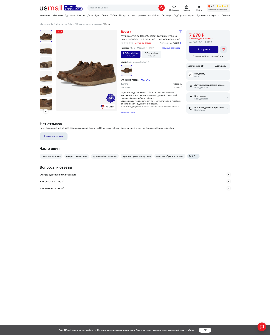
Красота (81, 15)
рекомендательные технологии (118, 330)
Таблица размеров (171, 48)
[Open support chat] (262, 326)
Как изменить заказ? (52, 188)
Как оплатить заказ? (52, 181)
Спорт (105, 15)
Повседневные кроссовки (89, 24)
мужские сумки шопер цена (136, 156)
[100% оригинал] (110, 98)
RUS (142, 80)
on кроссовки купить (76, 156)
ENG (148, 80)
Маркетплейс (46, 24)
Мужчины (58, 15)
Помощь (226, 15)
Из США (110, 106)
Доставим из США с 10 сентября (207, 56)
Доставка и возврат (207, 15)
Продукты (124, 15)
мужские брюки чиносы (105, 156)
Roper (107, 24)
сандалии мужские (51, 156)
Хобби (113, 15)
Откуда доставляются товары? (58, 174)
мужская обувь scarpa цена (169, 156)
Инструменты (139, 15)
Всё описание (128, 112)
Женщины (45, 15)
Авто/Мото (153, 15)
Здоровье (70, 15)
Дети (90, 15)
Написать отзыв (53, 136)
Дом (97, 15)
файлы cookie (93, 330)
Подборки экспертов (184, 15)
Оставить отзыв (143, 43)
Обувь (71, 24)
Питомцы (166, 15)
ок (205, 330)
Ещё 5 (192, 156)
